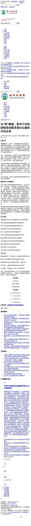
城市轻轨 (6, 86)
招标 (5, 39)
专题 (5, 43)
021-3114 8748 (11, 503)
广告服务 (6, 490)
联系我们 (6, 489)
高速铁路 (6, 88)
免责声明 (6, 494)
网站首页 (14, 1)
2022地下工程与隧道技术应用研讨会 (14, 375)
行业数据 (6, 38)
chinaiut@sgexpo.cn (12, 501)
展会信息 (4, 119)
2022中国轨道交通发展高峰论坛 (13, 373)
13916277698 (14, 505)
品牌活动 (6, 56)
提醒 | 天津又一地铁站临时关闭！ (13, 361)
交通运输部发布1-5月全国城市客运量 (15, 449)
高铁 (5, 83)
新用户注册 (4, 7)
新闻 (5, 31)
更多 (8, 379)
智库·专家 (7, 36)
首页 (5, 29)
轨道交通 (6, 34)
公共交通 (6, 33)
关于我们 (6, 487)
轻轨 (5, 85)
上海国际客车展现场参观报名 (15, 305)
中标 (5, 41)
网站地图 (6, 495)
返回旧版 (21, 1)
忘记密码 (12, 7)
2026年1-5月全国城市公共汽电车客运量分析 (17, 448)
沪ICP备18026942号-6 (15, 512)
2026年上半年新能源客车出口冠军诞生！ (16, 446)
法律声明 (6, 492)
